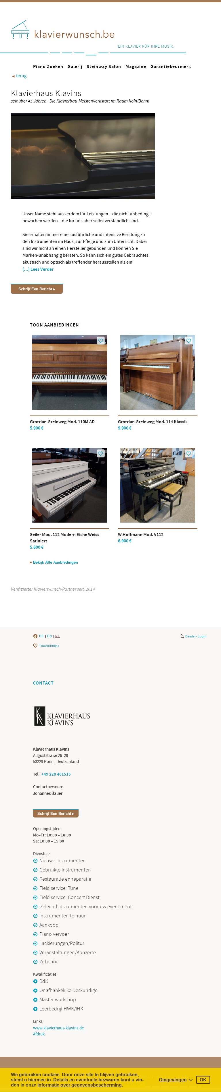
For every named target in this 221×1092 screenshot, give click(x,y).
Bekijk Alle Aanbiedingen (55, 562)
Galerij (75, 67)
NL (57, 636)
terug (19, 76)
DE (41, 636)
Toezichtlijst (49, 646)
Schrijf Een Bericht (35, 289)
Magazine (135, 67)
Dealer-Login (196, 636)
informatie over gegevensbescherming (79, 1085)
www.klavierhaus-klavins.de (58, 1028)
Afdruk (39, 1034)
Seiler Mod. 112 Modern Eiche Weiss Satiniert (64, 541)
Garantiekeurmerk (170, 67)
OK (203, 1079)
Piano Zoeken (48, 67)
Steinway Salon (104, 67)
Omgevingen (173, 1079)
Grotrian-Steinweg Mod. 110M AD (62, 425)
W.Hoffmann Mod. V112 (140, 538)
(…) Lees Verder (38, 269)
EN (49, 636)
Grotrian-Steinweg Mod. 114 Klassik (153, 425)
